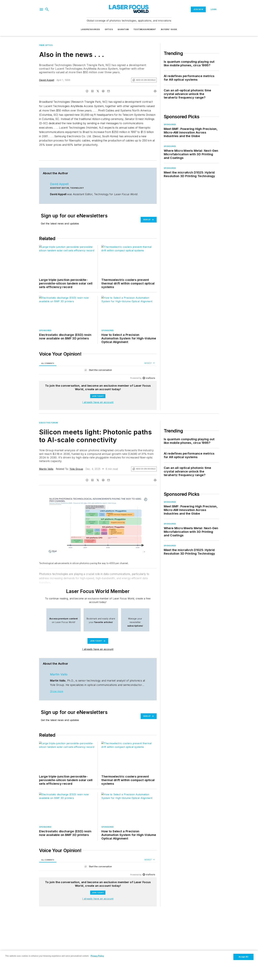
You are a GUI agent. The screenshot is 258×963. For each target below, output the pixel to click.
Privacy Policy (97, 956)
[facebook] (87, 91)
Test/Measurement (144, 29)
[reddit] (103, 91)
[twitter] (97, 91)
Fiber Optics (46, 45)
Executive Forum (48, 423)
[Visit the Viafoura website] (148, 378)
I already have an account (97, 402)
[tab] (47, 363)
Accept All (243, 957)
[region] (98, 370)
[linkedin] (92, 91)
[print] (155, 91)
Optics (109, 29)
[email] (108, 91)
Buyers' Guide (169, 29)
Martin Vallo (46, 468)
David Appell (46, 80)
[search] (47, 9)
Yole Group (76, 468)
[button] (41, 9)
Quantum (123, 29)
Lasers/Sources (90, 29)
